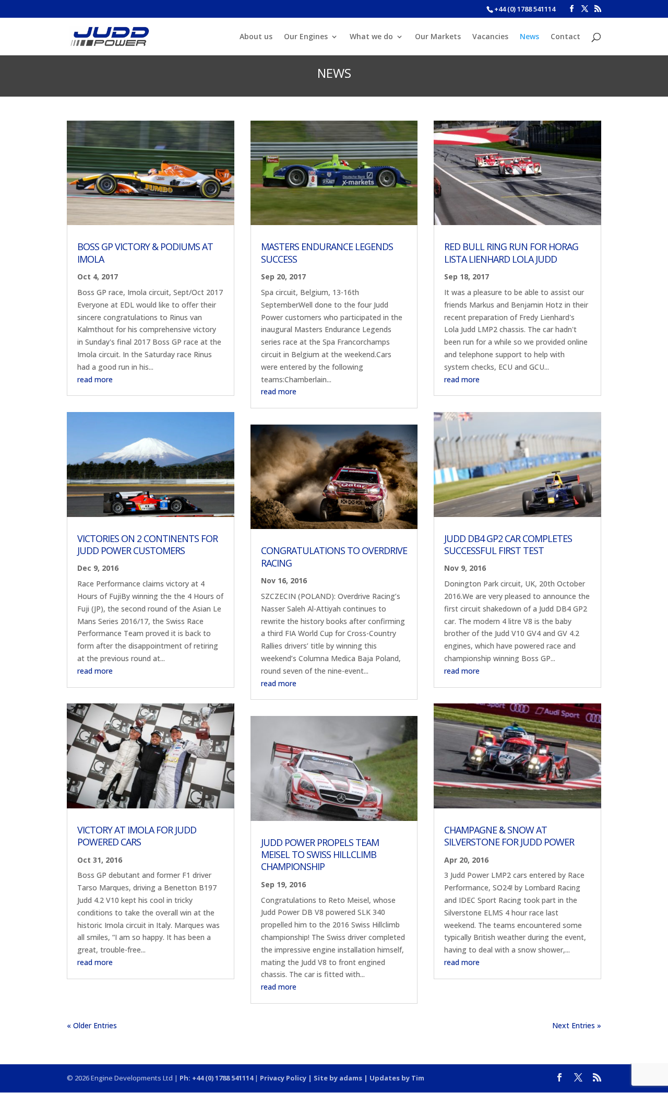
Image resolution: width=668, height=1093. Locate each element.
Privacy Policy (283, 1078)
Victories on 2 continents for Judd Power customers (147, 544)
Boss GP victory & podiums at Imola (145, 252)
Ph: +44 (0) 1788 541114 (216, 1078)
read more (95, 379)
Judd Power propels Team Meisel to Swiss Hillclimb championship (320, 854)
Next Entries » (576, 1025)
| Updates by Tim (393, 1078)
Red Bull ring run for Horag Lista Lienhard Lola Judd (511, 252)
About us (256, 37)
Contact (565, 37)
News (529, 37)
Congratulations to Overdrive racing (334, 556)
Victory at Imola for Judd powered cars (136, 836)
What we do (371, 37)
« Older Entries (92, 1025)
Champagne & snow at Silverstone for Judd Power (509, 836)
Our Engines (306, 37)
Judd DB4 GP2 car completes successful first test (508, 544)
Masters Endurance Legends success (327, 252)
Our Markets (438, 37)
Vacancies (490, 37)
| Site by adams (334, 1078)
